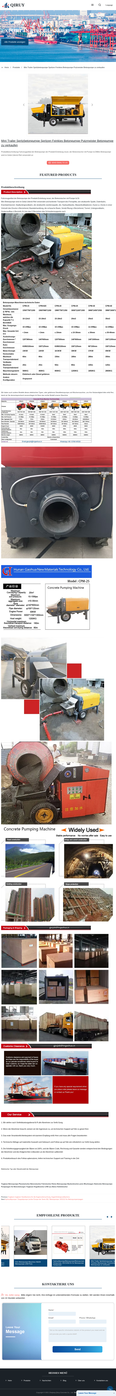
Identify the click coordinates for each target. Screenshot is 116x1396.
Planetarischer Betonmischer (30, 1184)
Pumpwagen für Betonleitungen (13, 1187)
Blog (64, 1380)
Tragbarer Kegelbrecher (35, 1187)
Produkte (16, 67)
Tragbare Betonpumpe (9, 1184)
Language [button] (109, 5)
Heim (7, 67)
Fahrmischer (46, 1184)
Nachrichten (46, 1380)
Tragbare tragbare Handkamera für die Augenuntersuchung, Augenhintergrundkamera (39, 1197)
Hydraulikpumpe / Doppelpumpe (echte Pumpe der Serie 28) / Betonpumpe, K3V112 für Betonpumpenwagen (44, 1199)
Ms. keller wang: (12, 1295)
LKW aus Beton (51, 1187)
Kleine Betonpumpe (59, 1184)
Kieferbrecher (62, 1187)
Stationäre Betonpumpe (103, 1184)
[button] (92, 5)
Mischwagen (89, 1184)
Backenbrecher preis (75, 1184)
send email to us (60, 163)
